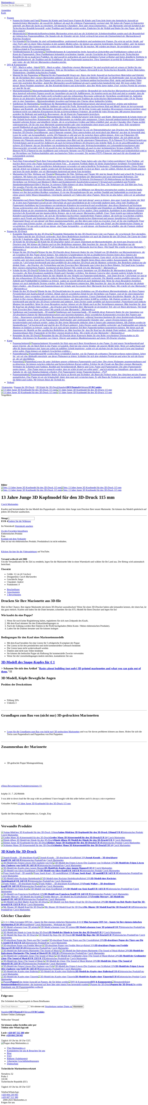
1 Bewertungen (14, 594)
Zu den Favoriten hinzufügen (14, 531)
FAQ (9, 1056)
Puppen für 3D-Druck (17, 231)
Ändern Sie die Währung (19, 521)
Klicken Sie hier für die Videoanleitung (19, 551)
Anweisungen (13, 592)
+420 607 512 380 (15, 1033)
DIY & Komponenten (17, 64)
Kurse (9, 340)
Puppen (10, 18)
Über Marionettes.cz (16, 1048)
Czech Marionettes (9, 504)
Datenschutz (12, 1063)
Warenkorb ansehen (24, 526)
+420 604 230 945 (14, 1035)
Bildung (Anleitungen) (17, 1058)
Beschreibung (13, 589)
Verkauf (10, 382)
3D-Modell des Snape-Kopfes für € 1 (28, 662)
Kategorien (7, 387)
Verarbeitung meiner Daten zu (58, 1006)
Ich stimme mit (51, 1006)
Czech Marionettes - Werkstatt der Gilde (53, 924)
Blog (9, 1053)
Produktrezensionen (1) (31, 786)
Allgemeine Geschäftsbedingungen (23, 1061)
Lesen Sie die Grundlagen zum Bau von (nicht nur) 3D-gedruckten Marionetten (43, 731)
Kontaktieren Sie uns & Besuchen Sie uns (26, 1050)
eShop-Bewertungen (11, 786)
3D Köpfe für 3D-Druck (47, 387)
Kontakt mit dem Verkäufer (13, 539)
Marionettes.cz (7, 2)
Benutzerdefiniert (15, 158)
